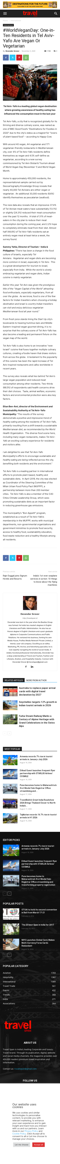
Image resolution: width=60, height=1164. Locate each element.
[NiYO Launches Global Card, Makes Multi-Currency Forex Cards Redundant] (11, 944)
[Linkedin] (33, 667)
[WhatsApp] (26, 57)
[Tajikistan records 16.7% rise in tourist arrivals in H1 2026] (10, 818)
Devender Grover (12, 51)
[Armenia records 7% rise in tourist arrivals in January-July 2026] (10, 760)
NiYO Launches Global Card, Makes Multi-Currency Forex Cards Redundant (38, 943)
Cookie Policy (19, 1133)
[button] (5, 13)
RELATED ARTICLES (14, 680)
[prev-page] (5, 733)
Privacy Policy (31, 1131)
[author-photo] (30, 610)
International (16, 20)
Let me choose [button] (21, 1144)
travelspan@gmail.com (25, 1068)
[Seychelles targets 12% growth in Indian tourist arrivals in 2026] (10, 705)
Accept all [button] (38, 1144)
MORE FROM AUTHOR (36, 680)
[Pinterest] (19, 57)
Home (5, 20)
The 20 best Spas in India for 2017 (38, 925)
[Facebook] (6, 57)
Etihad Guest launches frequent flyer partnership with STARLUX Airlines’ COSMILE (37, 773)
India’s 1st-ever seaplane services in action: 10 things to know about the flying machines (43, 580)
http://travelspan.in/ (30, 618)
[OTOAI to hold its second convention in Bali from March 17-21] (11, 914)
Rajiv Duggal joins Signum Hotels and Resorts (15, 577)
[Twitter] (12, 57)
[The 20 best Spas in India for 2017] (11, 929)
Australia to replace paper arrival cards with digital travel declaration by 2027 (37, 691)
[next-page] (9, 733)
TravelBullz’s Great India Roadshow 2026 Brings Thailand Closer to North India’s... (37, 803)
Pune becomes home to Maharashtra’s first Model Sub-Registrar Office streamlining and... (38, 788)
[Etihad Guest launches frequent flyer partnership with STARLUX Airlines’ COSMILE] (10, 774)
